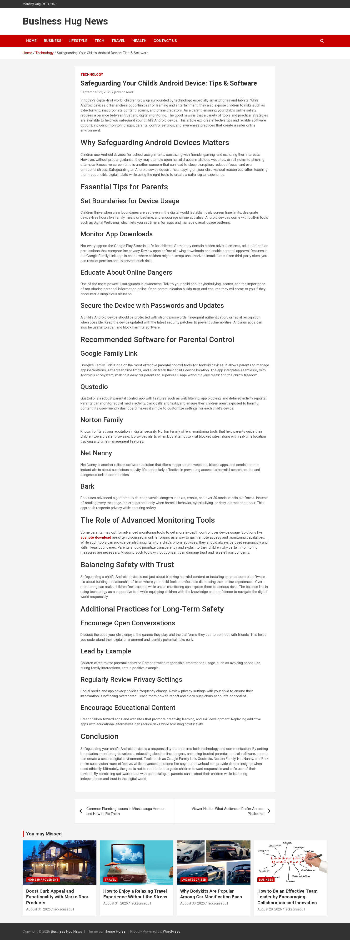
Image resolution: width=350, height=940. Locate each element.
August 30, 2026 (192, 903)
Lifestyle (78, 41)
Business (52, 41)
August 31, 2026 (38, 909)
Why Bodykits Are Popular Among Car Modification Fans (211, 894)
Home (31, 41)
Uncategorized (194, 879)
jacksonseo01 (124, 92)
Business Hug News (65, 21)
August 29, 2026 (269, 909)
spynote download (95, 537)
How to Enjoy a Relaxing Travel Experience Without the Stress (135, 894)
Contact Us (165, 41)
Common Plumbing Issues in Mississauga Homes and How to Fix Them (125, 811)
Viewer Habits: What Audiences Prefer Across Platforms (228, 811)
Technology (91, 74)
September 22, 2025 (95, 92)
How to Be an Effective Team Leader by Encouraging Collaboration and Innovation (287, 896)
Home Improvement (43, 879)
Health (139, 41)
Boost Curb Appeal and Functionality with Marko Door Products (57, 896)
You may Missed (44, 834)
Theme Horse (114, 931)
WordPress (171, 931)
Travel (118, 41)
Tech (99, 41)
